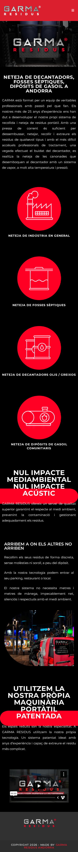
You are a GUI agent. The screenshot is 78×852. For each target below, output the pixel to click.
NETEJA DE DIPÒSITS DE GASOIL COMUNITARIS (39, 446)
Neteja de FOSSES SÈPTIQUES (39, 305)
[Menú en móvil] (73, 10)
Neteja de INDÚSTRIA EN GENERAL (39, 236)
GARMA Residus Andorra (45, 846)
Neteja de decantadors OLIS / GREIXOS (39, 375)
